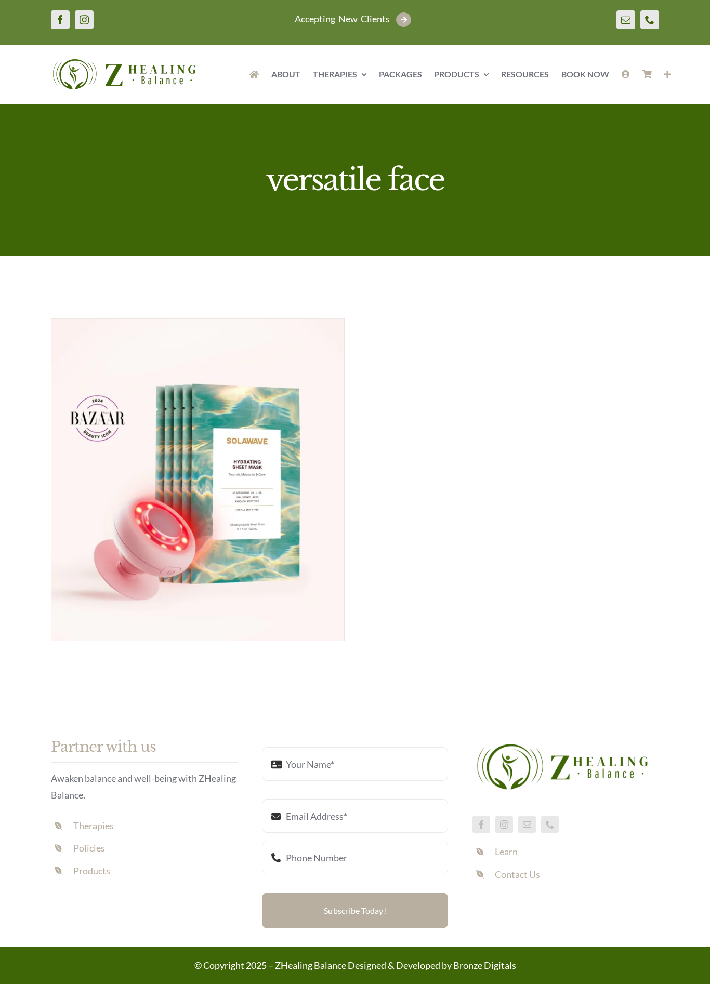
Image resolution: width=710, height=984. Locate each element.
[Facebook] (60, 19)
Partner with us (103, 747)
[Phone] (649, 19)
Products (91, 870)
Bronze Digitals (484, 965)
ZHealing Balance (310, 965)
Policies (89, 848)
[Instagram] (84, 19)
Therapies (93, 825)
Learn (506, 851)
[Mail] (625, 19)
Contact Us (517, 874)
